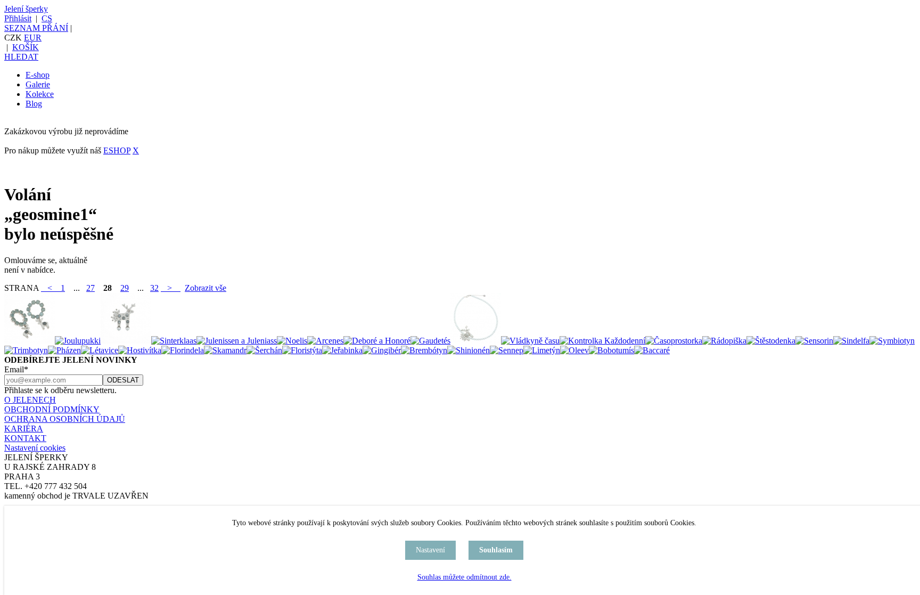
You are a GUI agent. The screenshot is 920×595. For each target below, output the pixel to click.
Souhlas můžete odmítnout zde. (464, 577)
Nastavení (430, 550)
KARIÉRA (23, 428)
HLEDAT (21, 56)
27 (90, 287)
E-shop (38, 74)
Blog (34, 103)
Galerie (38, 84)
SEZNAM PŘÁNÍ (36, 27)
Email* (16, 369)
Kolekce (40, 94)
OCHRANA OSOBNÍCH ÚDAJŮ (64, 418)
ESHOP (116, 150)
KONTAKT (25, 438)
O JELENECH (30, 399)
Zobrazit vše (205, 287)
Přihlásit (17, 18)
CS (47, 18)
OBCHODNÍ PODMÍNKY (52, 409)
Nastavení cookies (34, 447)
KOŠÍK (25, 47)
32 (154, 287)
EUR (33, 37)
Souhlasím (496, 550)
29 (124, 287)
